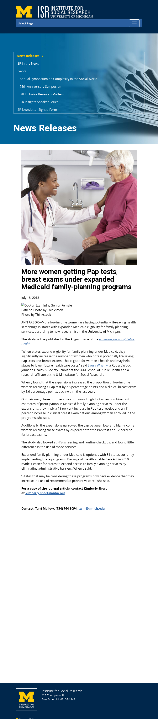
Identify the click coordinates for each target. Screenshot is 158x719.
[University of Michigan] (26, 699)
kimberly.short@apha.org (45, 493)
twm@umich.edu (91, 508)
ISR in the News (28, 63)
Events (21, 71)
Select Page (25, 23)
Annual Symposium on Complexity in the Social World (58, 79)
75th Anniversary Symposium (41, 86)
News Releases (28, 56)
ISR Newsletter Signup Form (37, 109)
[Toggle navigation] (134, 23)
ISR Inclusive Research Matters (42, 94)
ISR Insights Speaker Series (39, 102)
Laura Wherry (98, 365)
